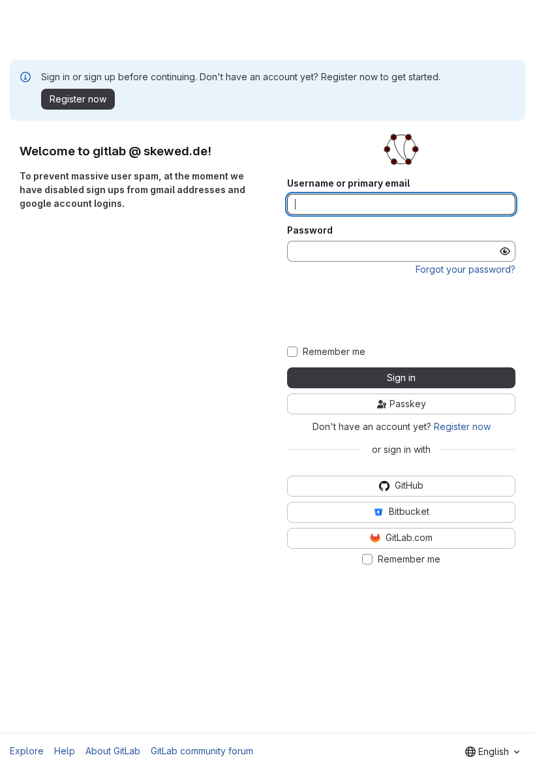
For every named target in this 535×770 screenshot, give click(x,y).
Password (310, 230)
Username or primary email (348, 183)
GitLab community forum (202, 750)
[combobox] (492, 752)
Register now (462, 426)
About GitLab (112, 750)
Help (64, 750)
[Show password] (505, 251)
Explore (27, 750)
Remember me (334, 351)
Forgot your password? (465, 269)
